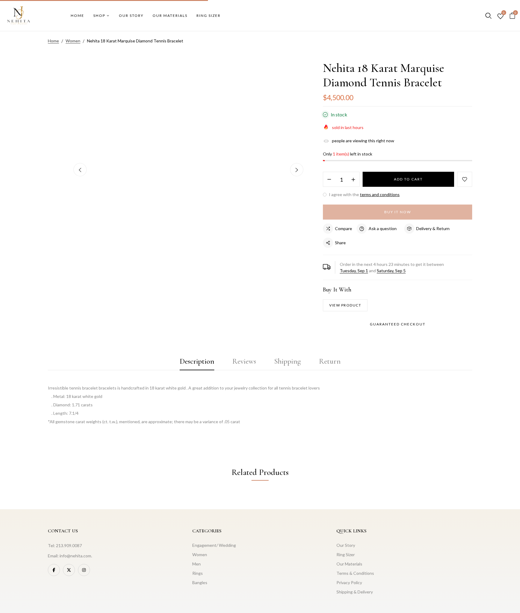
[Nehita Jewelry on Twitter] (69, 570)
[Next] (296, 169)
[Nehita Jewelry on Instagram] (84, 570)
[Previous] (80, 169)
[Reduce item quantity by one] (329, 179)
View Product (345, 305)
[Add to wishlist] (464, 179)
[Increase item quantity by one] (353, 179)
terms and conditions (380, 194)
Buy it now (397, 212)
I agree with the (364, 194)
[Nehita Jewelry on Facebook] (54, 570)
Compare (343, 228)
